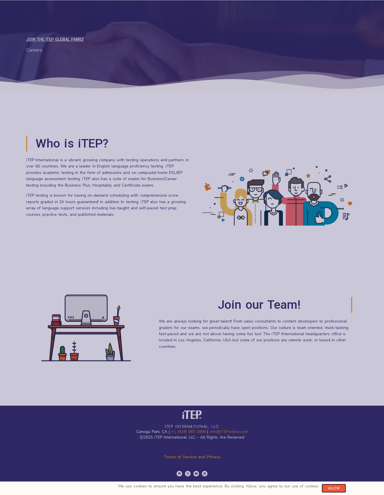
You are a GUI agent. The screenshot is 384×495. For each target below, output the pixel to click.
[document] (192, 247)
